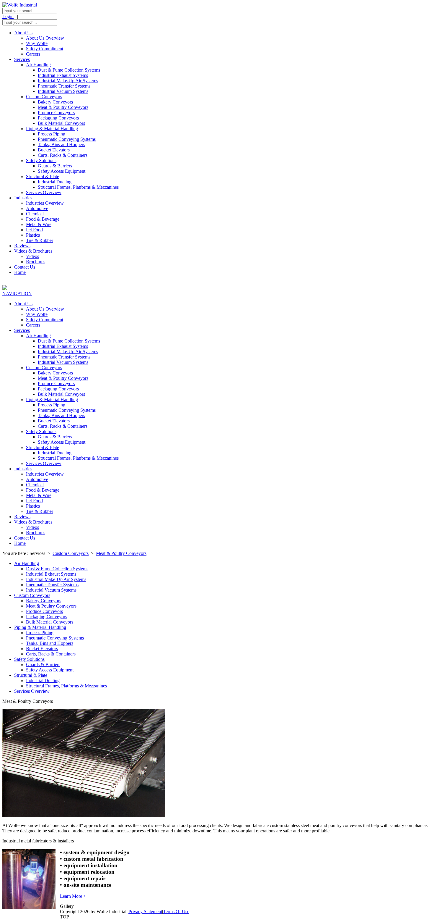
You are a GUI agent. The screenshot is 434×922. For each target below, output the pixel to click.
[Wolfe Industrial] (19, 4)
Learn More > (73, 896)
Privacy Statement (145, 911)
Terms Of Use (176, 911)
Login (8, 16)
